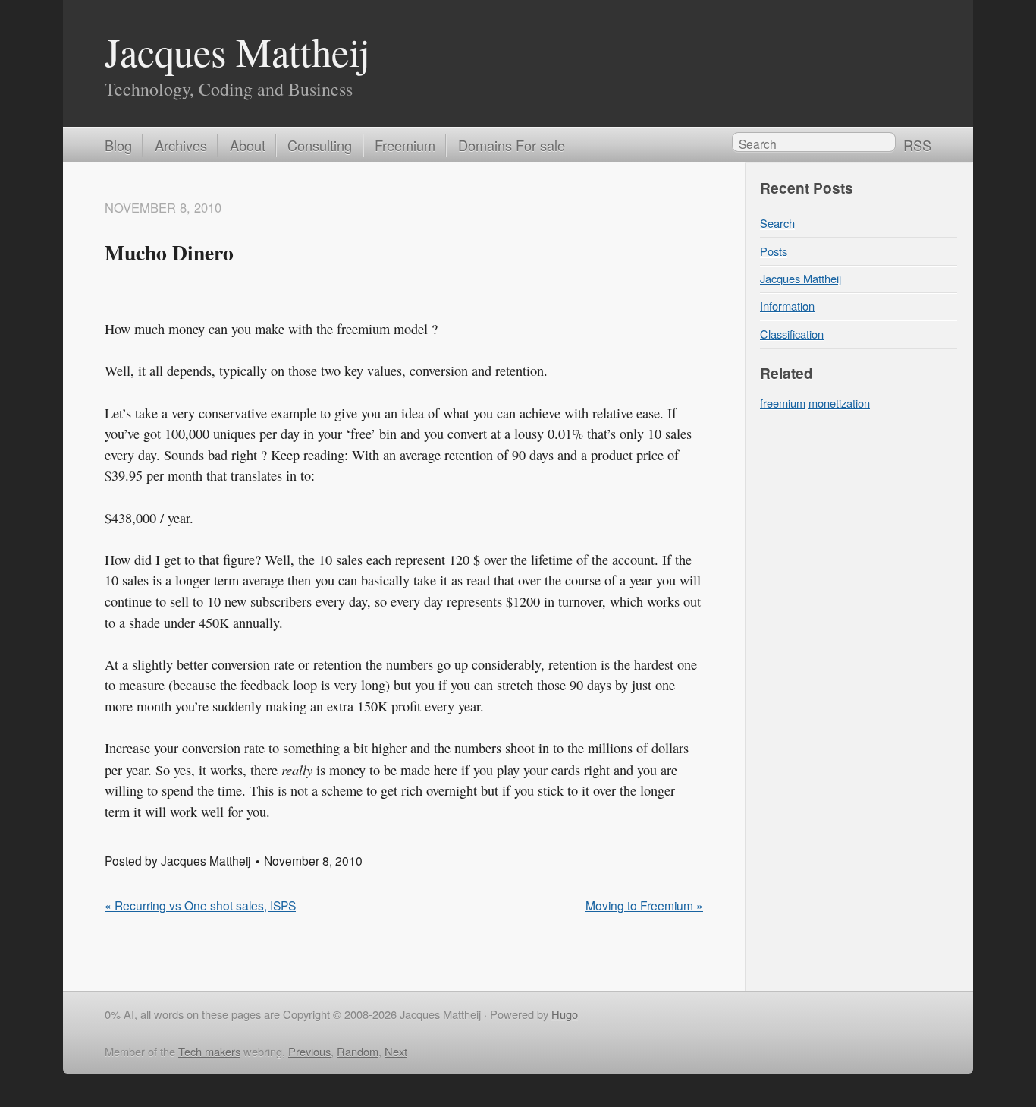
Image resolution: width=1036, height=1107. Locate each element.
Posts (773, 251)
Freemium (405, 145)
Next (396, 1051)
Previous (309, 1051)
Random (357, 1051)
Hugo (564, 1014)
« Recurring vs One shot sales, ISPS (200, 905)
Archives (181, 145)
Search (777, 223)
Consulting (319, 145)
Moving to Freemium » (644, 905)
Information (787, 306)
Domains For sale (511, 145)
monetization (839, 403)
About (247, 145)
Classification (792, 334)
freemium (782, 403)
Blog (118, 145)
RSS (917, 145)
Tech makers (209, 1051)
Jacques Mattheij (237, 51)
